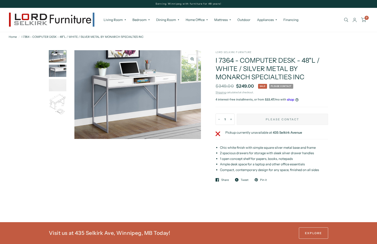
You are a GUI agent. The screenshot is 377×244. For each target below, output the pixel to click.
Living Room (113, 20)
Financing (290, 20)
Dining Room (166, 20)
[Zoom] (192, 59)
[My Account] (354, 20)
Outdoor (243, 20)
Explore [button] (313, 233)
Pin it (263, 180)
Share (225, 180)
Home (13, 36)
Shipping (221, 92)
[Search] (346, 20)
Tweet (244, 180)
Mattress (221, 20)
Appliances (265, 20)
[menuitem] (114, 20)
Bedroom (139, 20)
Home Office (195, 20)
